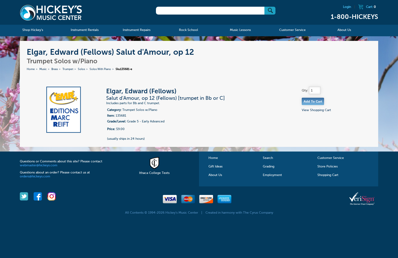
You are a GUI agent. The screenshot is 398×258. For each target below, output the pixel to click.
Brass (54, 69)
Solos (81, 69)
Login (347, 7)
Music (43, 69)
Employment (272, 175)
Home (31, 69)
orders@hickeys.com (35, 176)
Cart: (371, 7)
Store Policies (327, 166)
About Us (215, 175)
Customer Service (330, 158)
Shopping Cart (327, 175)
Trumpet (67, 69)
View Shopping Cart (316, 110)
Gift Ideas (215, 166)
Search (268, 158)
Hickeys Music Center (51, 12)
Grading (268, 166)
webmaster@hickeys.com (38, 165)
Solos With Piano (100, 69)
